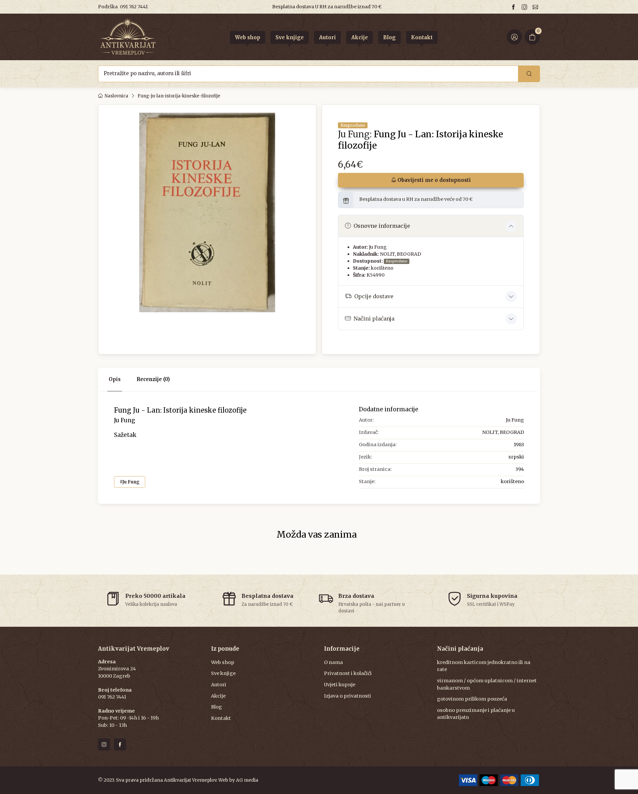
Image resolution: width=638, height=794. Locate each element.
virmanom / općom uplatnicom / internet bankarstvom (487, 684)
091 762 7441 (134, 7)
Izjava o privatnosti (347, 696)
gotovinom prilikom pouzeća (472, 699)
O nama (333, 662)
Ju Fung (378, 247)
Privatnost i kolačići (348, 673)
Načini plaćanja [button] (374, 318)
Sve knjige (223, 673)
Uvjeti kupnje (339, 685)
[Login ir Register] (514, 37)
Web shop (222, 662)
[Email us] (536, 6)
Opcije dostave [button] (373, 296)
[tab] (153, 379)
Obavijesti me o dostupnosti (433, 180)
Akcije (218, 696)
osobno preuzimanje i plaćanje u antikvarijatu (476, 714)
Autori (218, 685)
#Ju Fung (130, 482)
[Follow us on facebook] (514, 6)
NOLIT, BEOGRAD (400, 254)
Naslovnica (116, 96)
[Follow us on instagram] (525, 6)
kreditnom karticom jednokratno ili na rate (483, 666)
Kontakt (221, 718)
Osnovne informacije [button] (382, 225)
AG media (247, 780)
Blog (216, 707)
